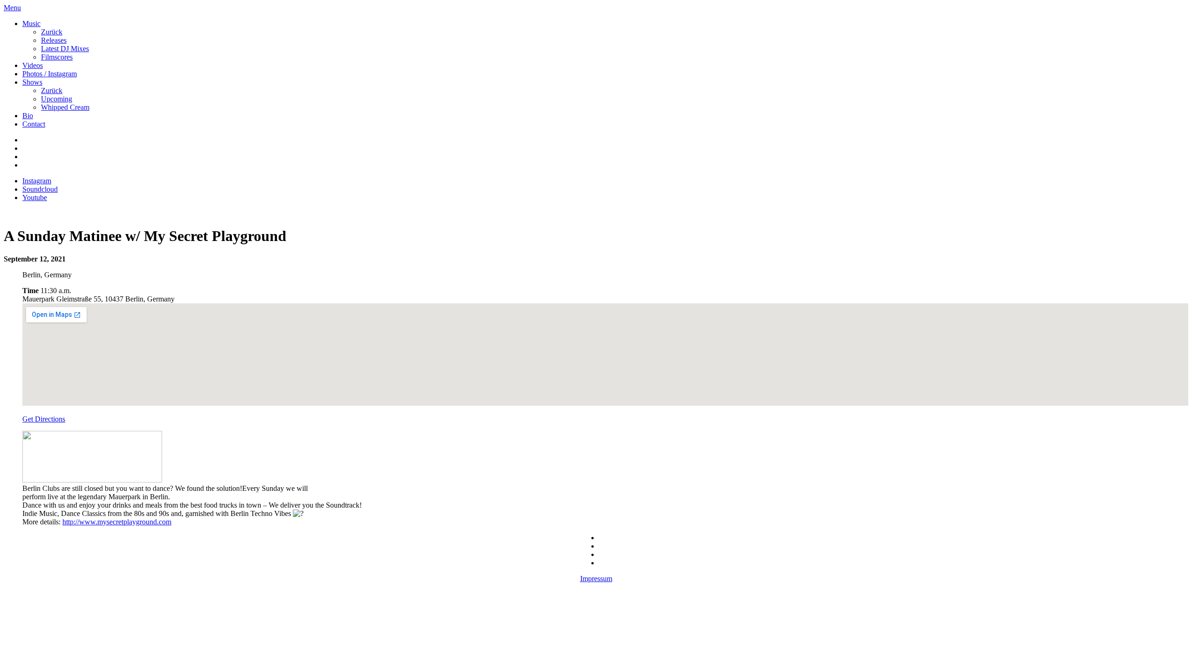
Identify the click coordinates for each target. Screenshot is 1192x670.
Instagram (36, 181)
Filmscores (57, 57)
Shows (32, 82)
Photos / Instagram (49, 74)
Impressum (596, 579)
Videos (32, 65)
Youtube (34, 197)
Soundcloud (40, 189)
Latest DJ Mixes (65, 49)
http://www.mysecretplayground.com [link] (116, 522)
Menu (12, 8)
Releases (54, 40)
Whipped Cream (65, 107)
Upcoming (56, 99)
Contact (33, 124)
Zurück (51, 32)
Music (31, 23)
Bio (27, 116)
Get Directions (43, 419)
